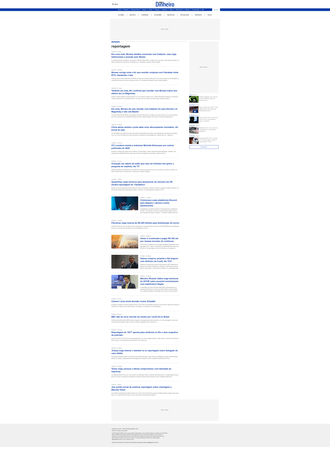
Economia (158, 15)
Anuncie (216, 9)
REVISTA (133, 15)
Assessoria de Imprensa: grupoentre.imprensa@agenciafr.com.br (141, 442)
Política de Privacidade (117, 442)
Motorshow (179, 9)
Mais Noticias (204, 147)
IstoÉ (119, 9)
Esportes (164, 9)
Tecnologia (184, 15)
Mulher (187, 9)
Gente (150, 9)
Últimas (121, 15)
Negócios (171, 15)
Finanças (198, 15)
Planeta (157, 9)
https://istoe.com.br (117, 439)
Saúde (144, 9)
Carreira (144, 15)
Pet (203, 9)
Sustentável (195, 9)
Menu (171, 9)
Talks (209, 15)
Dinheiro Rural (135, 9)
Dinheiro (126, 9)
